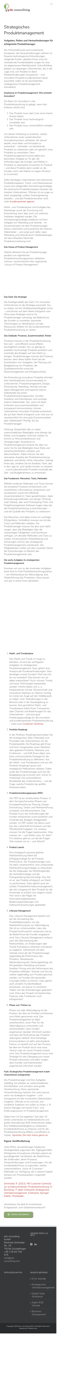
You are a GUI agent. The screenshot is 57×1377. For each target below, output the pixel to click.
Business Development (39, 1313)
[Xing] (31, 1244)
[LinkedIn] (35, 1244)
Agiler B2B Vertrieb (37, 1304)
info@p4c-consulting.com (12, 1259)
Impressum (23, 1328)
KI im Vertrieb (39, 1278)
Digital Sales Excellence (38, 1295)
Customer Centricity (33, 723)
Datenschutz (32, 1328)
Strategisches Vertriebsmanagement (41, 1286)
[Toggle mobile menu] (51, 4)
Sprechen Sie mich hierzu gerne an (30, 1135)
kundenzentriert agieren (22, 201)
